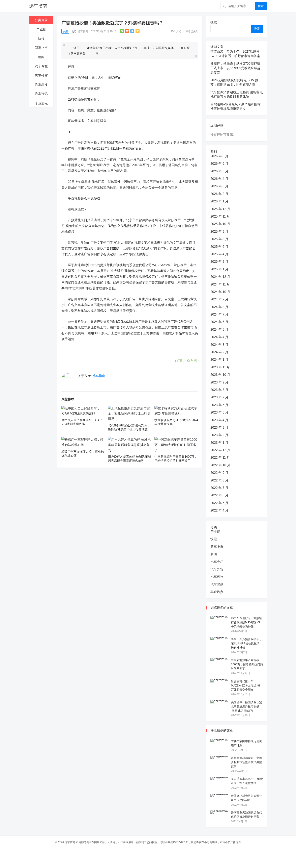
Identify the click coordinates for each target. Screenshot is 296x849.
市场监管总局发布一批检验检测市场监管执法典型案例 (246, 762)
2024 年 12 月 (220, 276)
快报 (41, 38)
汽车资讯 (41, 94)
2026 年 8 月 (219, 156)
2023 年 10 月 (220, 374)
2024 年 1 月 (219, 359)
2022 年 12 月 (220, 450)
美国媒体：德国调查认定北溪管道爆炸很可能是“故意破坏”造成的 (246, 706)
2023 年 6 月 (219, 405)
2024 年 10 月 (220, 292)
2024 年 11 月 (220, 284)
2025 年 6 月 (219, 246)
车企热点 (41, 103)
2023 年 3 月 (219, 427)
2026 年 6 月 (219, 163)
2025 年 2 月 (219, 261)
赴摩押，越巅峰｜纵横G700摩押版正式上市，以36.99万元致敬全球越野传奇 (235, 68)
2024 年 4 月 (219, 337)
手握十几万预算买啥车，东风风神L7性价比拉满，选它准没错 (246, 643)
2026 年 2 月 (219, 194)
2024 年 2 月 (219, 352)
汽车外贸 (41, 75)
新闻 (41, 57)
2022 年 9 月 (219, 472)
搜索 (261, 6)
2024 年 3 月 (219, 344)
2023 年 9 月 (219, 382)
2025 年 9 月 (219, 231)
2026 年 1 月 (219, 201)
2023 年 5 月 (219, 412)
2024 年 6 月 (219, 322)
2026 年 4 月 (219, 178)
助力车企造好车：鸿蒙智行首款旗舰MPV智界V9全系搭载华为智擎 (246, 622)
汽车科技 (41, 84)
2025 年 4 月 (219, 254)
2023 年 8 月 (219, 390)
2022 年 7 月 (219, 488)
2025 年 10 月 (220, 224)
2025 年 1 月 (219, 269)
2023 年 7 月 (219, 397)
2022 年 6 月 (219, 495)
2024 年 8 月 (219, 307)
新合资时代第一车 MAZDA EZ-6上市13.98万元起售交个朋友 (246, 685)
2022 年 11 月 (220, 457)
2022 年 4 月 (219, 510)
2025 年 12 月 (220, 209)
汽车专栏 (41, 66)
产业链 (41, 29)
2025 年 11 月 (220, 216)
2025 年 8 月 (219, 239)
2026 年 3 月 (219, 186)
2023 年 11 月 (220, 367)
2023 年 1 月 (219, 442)
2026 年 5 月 (219, 171)
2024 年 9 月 (219, 299)
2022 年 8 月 (219, 480)
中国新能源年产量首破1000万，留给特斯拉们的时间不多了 (247, 664)
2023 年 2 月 (219, 435)
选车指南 (38, 5)
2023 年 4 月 (219, 420)
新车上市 (41, 47)
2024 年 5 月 (219, 329)
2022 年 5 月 (219, 503)
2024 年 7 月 (219, 314)
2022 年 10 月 (220, 465)
